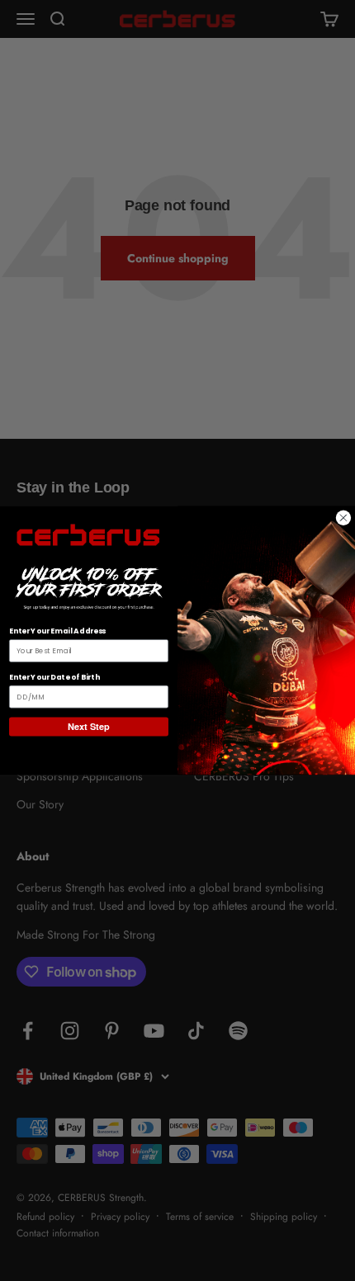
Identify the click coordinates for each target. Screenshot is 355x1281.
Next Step (89, 726)
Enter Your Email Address (57, 631)
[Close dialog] (343, 517)
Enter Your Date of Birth (54, 676)
